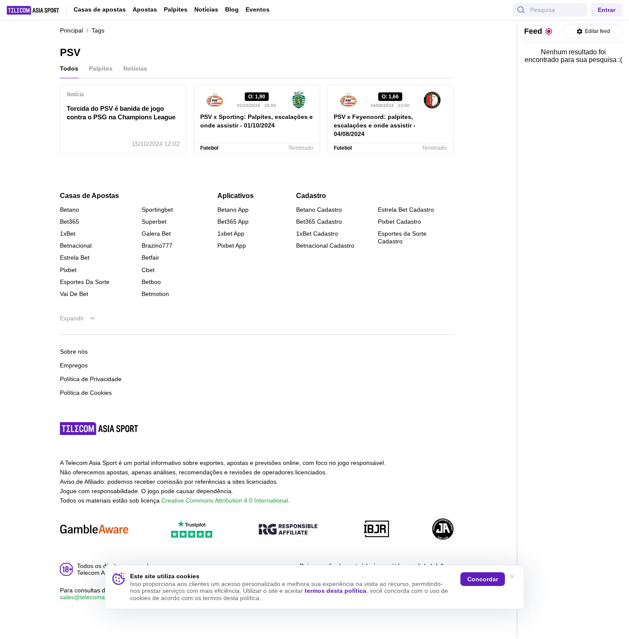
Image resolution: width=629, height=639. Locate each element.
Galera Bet (156, 233)
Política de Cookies (86, 392)
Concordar (482, 579)
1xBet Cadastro (317, 233)
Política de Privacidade (91, 379)
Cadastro (311, 195)
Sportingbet (157, 209)
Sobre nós (74, 351)
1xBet (67, 233)
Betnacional (76, 245)
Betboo (151, 281)
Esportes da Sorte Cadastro (402, 237)
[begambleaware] (94, 530)
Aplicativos (235, 195)
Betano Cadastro (319, 209)
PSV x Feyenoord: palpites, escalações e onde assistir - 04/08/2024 (374, 125)
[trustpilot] (191, 530)
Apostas (145, 9)
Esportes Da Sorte (85, 281)
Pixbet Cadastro (399, 221)
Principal (71, 30)
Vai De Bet (74, 293)
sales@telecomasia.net (91, 597)
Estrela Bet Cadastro (406, 209)
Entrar (606, 9)
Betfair (150, 257)
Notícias (206, 9)
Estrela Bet (74, 257)
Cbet (148, 269)
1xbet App (230, 233)
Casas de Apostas (89, 195)
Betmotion (155, 293)
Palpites (175, 9)
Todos (69, 68)
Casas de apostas (100, 9)
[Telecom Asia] (99, 428)
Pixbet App (231, 245)
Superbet (154, 221)
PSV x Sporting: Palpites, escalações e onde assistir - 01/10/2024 (256, 121)
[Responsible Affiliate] (288, 530)
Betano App (233, 209)
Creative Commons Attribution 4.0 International (224, 500)
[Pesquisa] (521, 10)
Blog (232, 9)
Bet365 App (233, 221)
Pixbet (68, 269)
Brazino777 (157, 245)
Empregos (74, 365)
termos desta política (335, 590)
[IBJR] (376, 529)
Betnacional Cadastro (325, 245)
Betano (69, 209)
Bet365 (69, 221)
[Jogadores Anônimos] (443, 529)
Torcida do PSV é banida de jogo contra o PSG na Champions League (121, 113)
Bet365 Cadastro (319, 221)
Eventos (258, 9)
